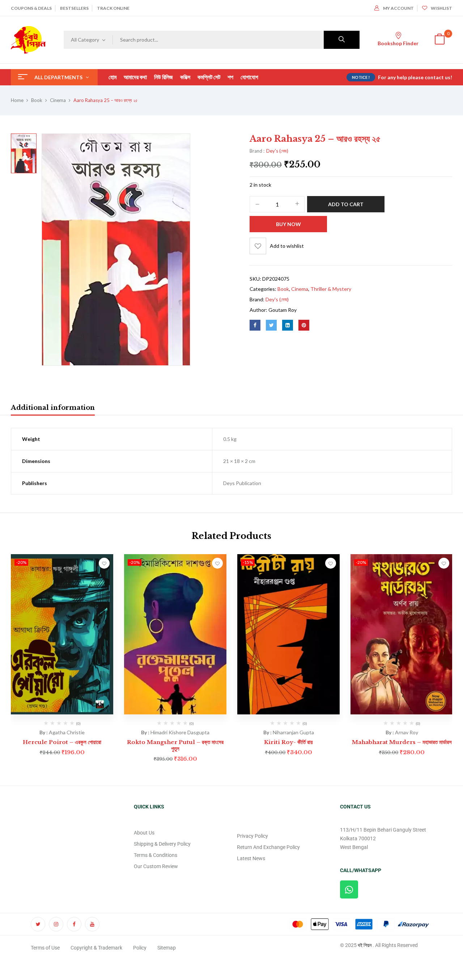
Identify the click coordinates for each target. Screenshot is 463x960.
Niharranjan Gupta (293, 732)
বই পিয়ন (364, 945)
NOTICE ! (361, 77)
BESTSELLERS (74, 8)
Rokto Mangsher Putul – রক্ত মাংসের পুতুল (175, 745)
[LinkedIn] (287, 325)
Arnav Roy (406, 732)
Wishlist (441, 8)
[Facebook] (255, 325)
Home (17, 100)
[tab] (53, 408)
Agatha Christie (67, 732)
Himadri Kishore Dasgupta (179, 732)
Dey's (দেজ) (277, 151)
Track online (113, 8)
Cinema (58, 100)
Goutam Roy (282, 310)
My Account (398, 8)
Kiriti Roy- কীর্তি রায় (288, 742)
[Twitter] (271, 325)
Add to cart (346, 204)
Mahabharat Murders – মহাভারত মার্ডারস (402, 742)
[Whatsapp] (349, 889)
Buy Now (288, 224)
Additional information (53, 408)
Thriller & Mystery (330, 289)
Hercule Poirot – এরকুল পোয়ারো (62, 742)
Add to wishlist (287, 246)
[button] (439, 40)
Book (36, 100)
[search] (342, 40)
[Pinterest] (303, 325)
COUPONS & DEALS (31, 8)
